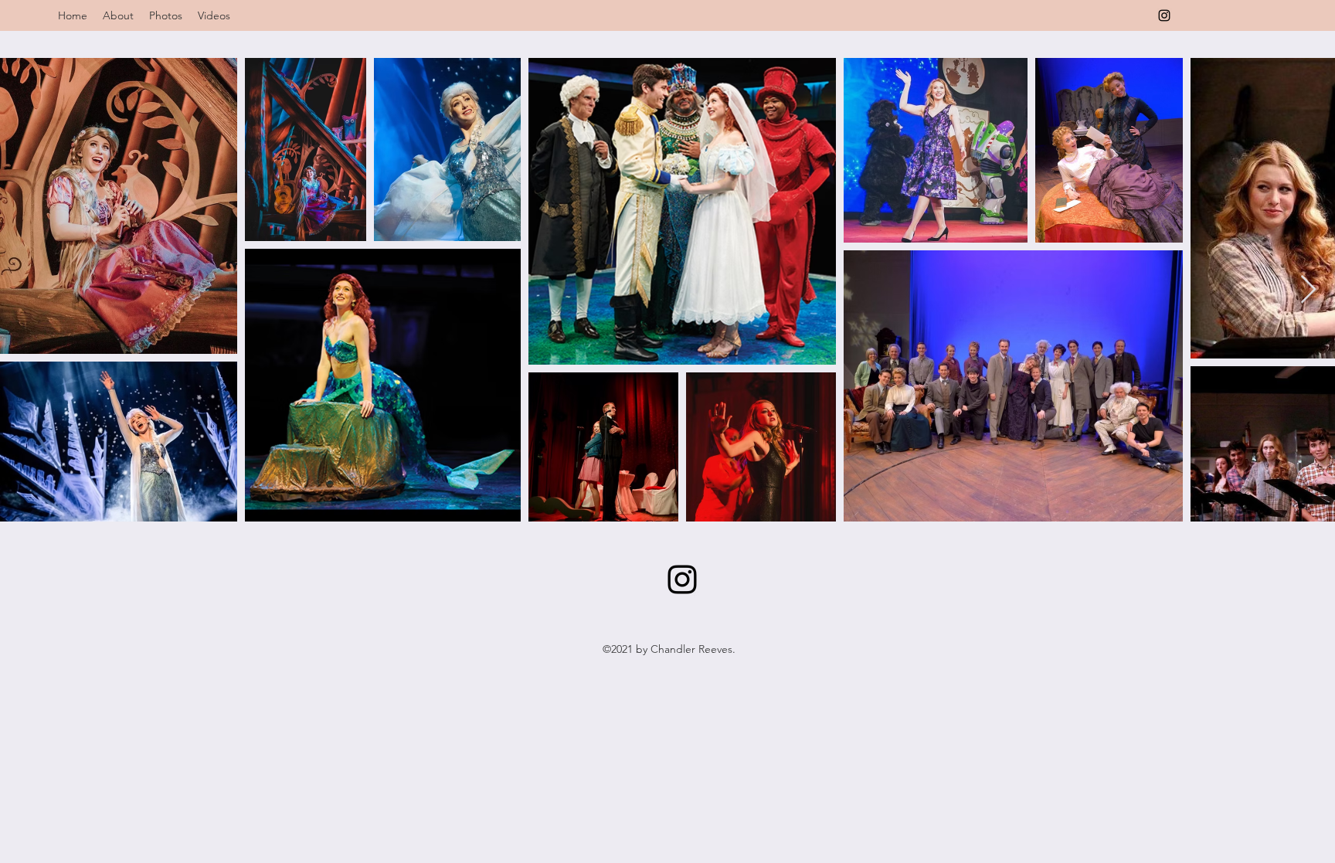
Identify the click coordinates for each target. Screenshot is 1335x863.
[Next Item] (1308, 290)
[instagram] (1164, 15)
